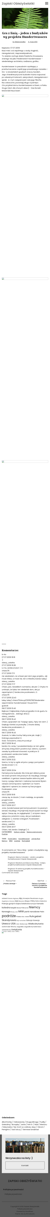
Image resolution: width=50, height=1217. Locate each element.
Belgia (27, 901)
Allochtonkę (7, 1122)
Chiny (32, 901)
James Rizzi (35, 839)
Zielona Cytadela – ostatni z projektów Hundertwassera (37, 884)
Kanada (40, 903)
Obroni (40, 1127)
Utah (17, 924)
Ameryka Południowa (30, 898)
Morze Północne (22, 908)
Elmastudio (30, 1214)
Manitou (43, 1124)
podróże (17, 841)
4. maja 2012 (32, 42)
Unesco (6, 923)
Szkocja (29, 920)
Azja (16, 901)
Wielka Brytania (35, 923)
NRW (10, 841)
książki (13, 907)
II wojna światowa (22, 903)
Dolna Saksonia (41, 901)
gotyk (11, 903)
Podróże (5, 834)
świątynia (16, 929)
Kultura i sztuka (19, 832)
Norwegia (6, 911)
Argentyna (5, 901)
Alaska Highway (13, 898)
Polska (18, 917)
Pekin (42, 912)
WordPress (29, 1211)
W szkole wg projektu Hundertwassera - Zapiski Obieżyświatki (26, 870)
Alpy (21, 898)
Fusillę (42, 1122)
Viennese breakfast (31, 1129)
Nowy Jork (14, 912)
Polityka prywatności (13, 1194)
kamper (33, 904)
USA (13, 923)
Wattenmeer (24, 924)
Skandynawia (9, 920)
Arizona (11, 901)
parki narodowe (31, 911)
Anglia (41, 898)
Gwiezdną (6, 1124)
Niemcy (4, 841)
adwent (5, 898)
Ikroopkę (15, 1124)
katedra (6, 907)
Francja (5, 903)
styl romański (21, 920)
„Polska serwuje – (10, 882)
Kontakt (25, 1165)
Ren (23, 917)
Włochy (13, 927)
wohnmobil (6, 927)
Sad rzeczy (16, 1129)
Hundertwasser (24, 839)
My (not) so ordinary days (25, 1127)
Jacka (23, 1124)
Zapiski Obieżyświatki (18, 3)
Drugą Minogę (32, 1122)
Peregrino (6, 1129)
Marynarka (7, 1127)
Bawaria (21, 901)
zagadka (20, 927)
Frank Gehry (12, 839)
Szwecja (36, 920)
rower (27, 917)
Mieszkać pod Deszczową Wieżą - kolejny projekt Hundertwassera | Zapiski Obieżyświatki (27, 864)
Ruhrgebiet (26, 841)
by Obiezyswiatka (19, 42)
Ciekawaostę (19, 1122)
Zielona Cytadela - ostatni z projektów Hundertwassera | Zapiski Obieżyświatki (26, 858)
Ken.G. (30, 1124)
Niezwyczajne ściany (34, 832)
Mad (36, 1124)
